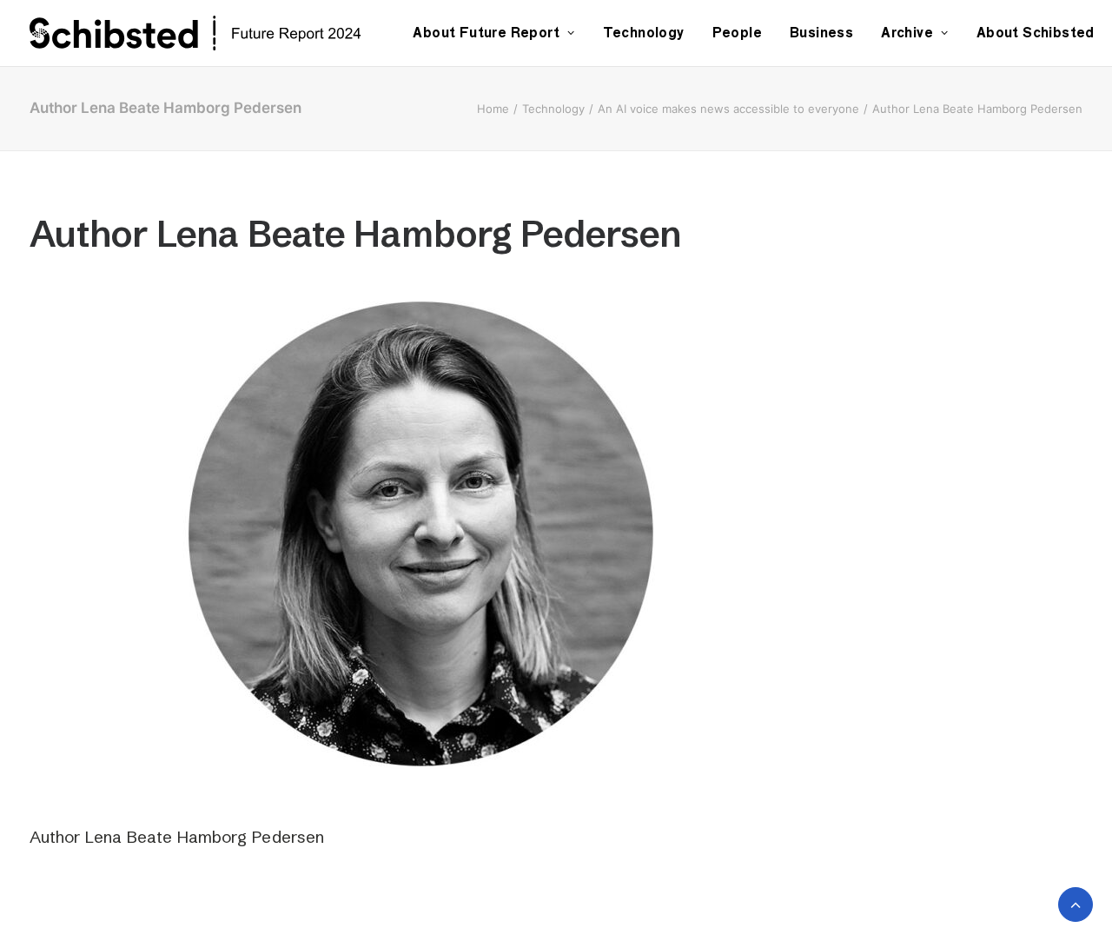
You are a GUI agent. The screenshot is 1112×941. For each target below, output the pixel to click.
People (737, 32)
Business (821, 32)
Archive (907, 32)
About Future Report (486, 32)
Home (493, 109)
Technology (644, 32)
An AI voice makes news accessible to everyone (728, 109)
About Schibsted (1035, 32)
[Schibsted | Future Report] (215, 33)
